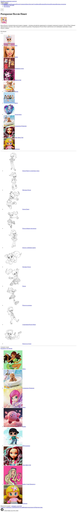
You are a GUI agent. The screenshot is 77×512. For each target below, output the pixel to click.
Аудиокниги (22, 4)
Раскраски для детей (9, 5)
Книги (27, 4)
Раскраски (13, 4)
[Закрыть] (2, 9)
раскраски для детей (16, 506)
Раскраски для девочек (6, 348)
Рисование (53, 4)
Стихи (35, 4)
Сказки (9, 4)
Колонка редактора (61, 4)
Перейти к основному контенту (9, 1)
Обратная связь (38, 507)
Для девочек (7, 6)
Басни (38, 4)
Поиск (6, 2)
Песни (17, 4)
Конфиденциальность (29, 507)
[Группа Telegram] (2, 510)
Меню (2, 2)
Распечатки (48, 4)
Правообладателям (19, 507)
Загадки (31, 4)
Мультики (42, 4)
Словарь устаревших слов (7, 507)
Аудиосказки (4, 4)
